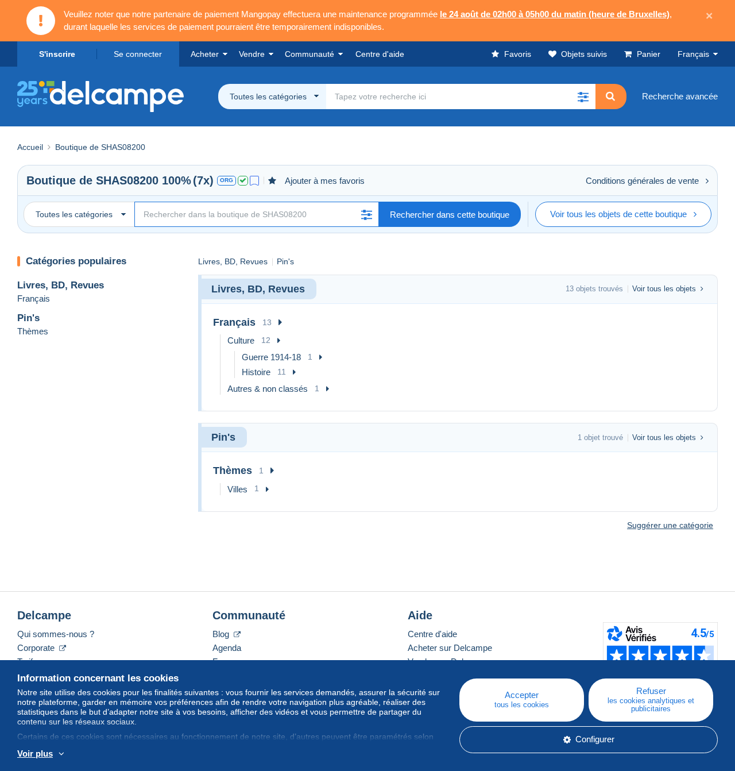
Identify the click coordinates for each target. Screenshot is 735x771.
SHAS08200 (127, 180)
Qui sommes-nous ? (55, 634)
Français (693, 54)
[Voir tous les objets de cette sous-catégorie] (280, 322)
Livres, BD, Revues (60, 285)
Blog (221, 634)
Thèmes (32, 331)
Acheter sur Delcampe (450, 648)
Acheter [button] (205, 54)
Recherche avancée (680, 96)
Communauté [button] (309, 54)
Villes (237, 489)
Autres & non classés (267, 389)
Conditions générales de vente (642, 181)
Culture (240, 340)
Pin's (28, 318)
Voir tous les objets (664, 288)
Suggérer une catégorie (670, 525)
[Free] (254, 181)
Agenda (226, 648)
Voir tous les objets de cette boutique (618, 214)
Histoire (256, 372)
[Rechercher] (610, 96)
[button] (582, 96)
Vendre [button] (252, 54)
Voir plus (35, 753)
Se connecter (138, 54)
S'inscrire (57, 54)
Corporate (37, 648)
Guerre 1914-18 (271, 357)
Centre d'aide (432, 634)
